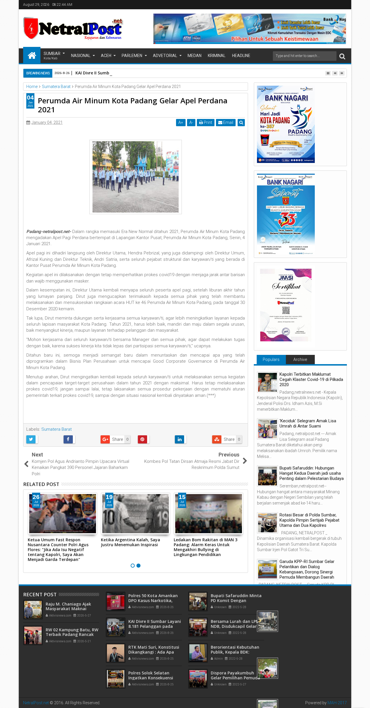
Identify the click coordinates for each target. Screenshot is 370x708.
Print (207, 122)
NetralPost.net (36, 702)
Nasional (80, 55)
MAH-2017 (337, 702)
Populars (271, 359)
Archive (300, 359)
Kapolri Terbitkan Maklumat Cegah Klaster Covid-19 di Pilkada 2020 (311, 379)
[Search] (342, 56)
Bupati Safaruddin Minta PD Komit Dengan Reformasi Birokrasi (236, 600)
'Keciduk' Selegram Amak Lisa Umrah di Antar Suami (308, 423)
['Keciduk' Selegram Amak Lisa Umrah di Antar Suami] (267, 428)
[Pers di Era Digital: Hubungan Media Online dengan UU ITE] (267, 668)
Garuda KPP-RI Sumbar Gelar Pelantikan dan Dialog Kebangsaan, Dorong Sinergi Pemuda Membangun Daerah (307, 569)
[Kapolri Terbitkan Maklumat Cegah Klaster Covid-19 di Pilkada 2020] (267, 382)
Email (227, 122)
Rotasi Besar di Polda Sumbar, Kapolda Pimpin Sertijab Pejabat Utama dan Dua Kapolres (309, 520)
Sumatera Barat (56, 429)
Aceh (106, 55)
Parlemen (132, 55)
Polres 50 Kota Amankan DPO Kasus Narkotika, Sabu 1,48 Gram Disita (153, 600)
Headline (241, 55)
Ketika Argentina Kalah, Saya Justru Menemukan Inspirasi (130, 542)
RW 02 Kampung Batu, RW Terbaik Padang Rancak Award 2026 (72, 634)
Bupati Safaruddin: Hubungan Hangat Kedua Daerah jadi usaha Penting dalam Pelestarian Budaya (312, 473)
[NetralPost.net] (31, 55)
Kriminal (216, 55)
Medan (194, 55)
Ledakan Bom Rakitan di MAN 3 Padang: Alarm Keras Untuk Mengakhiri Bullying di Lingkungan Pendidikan (205, 547)
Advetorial (165, 55)
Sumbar (52, 55)
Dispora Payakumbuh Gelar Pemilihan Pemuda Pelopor (235, 677)
